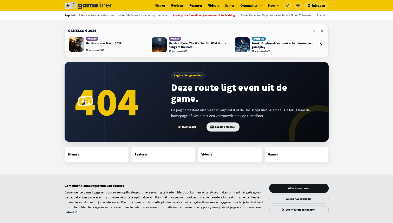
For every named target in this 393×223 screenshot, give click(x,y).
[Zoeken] (288, 5)
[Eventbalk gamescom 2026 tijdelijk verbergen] (314, 31)
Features (195, 5)
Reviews (177, 5)
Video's (213, 5)
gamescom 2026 (82, 30)
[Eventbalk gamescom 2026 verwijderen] (322, 31)
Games (230, 5)
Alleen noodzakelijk (299, 199)
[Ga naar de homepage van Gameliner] (88, 5)
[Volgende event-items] (321, 45)
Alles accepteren (298, 188)
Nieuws (160, 5)
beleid (69, 212)
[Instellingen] (298, 5)
